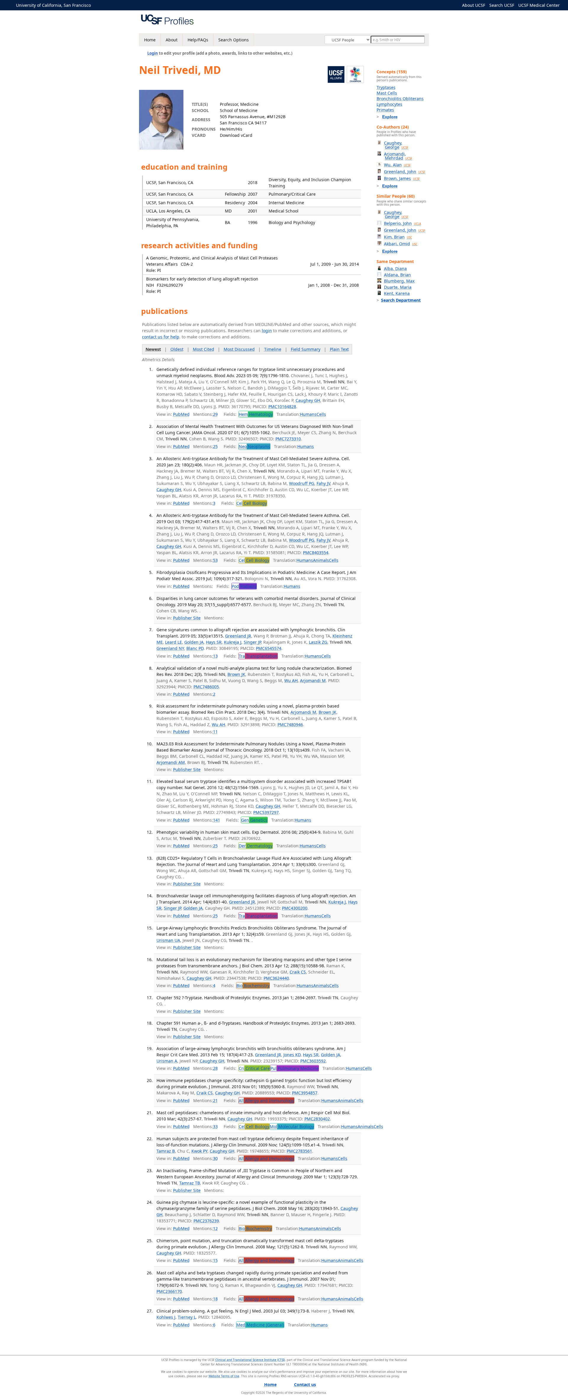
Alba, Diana (395, 268)
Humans (308, 414)
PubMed (181, 414)
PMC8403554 (315, 552)
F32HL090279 (170, 285)
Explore (390, 116)
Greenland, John (404, 171)
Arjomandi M (313, 680)
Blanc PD (195, 648)
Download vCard (236, 135)
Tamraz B (165, 1151)
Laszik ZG (318, 642)
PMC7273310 (288, 439)
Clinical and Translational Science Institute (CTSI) (250, 1360)
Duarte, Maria (398, 287)
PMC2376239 (206, 1221)
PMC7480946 (290, 724)
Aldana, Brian (397, 275)
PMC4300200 (294, 908)
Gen (254, 820)
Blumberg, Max (399, 281)
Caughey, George (396, 145)
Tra (258, 656)
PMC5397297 (266, 812)
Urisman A (166, 1061)
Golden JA (194, 642)
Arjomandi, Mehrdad (398, 156)
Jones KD (292, 1054)
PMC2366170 (169, 1291)
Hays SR (214, 642)
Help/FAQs (198, 40)
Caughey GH (308, 400)
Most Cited (203, 349)
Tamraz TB (189, 1183)
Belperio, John (402, 223)
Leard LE (173, 642)
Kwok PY (199, 1151)
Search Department (401, 300)
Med (260, 1325)
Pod (244, 586)
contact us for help (160, 337)
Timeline (272, 349)
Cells (321, 414)
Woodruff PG (301, 483)
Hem (256, 414)
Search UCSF (501, 5)
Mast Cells (387, 93)
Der (255, 846)
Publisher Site (187, 618)
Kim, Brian (398, 237)
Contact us (305, 1384)
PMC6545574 (268, 648)
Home (150, 40)
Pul (294, 1068)
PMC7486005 (206, 687)
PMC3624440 (276, 978)
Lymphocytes (389, 104)
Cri (254, 1068)
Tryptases (386, 87)
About (172, 40)
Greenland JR (238, 636)
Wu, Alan (397, 165)
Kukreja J (232, 642)
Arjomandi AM (170, 762)
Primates (385, 110)
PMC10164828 (282, 406)
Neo (254, 446)
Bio (253, 985)
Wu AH (291, 680)
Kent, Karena (397, 293)
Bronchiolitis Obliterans (400, 98)
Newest (153, 349)
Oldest (176, 349)
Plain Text (339, 349)
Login (152, 53)
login (267, 330)
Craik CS (298, 972)
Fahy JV (323, 483)
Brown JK (236, 674)
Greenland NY (170, 648)
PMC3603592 (313, 1061)
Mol (292, 1126)
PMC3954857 (304, 1093)
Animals (321, 560)
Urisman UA (168, 940)
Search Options (233, 40)
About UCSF (473, 5)
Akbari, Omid (400, 243)
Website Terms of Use (224, 1376)
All (266, 1100)
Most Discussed (239, 349)
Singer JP (252, 642)
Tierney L (187, 1317)
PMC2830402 (317, 1119)
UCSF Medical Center (539, 5)
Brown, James (402, 178)
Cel (251, 503)
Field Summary (305, 349)
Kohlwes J (165, 1317)
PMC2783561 (299, 1151)
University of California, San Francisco (53, 5)
